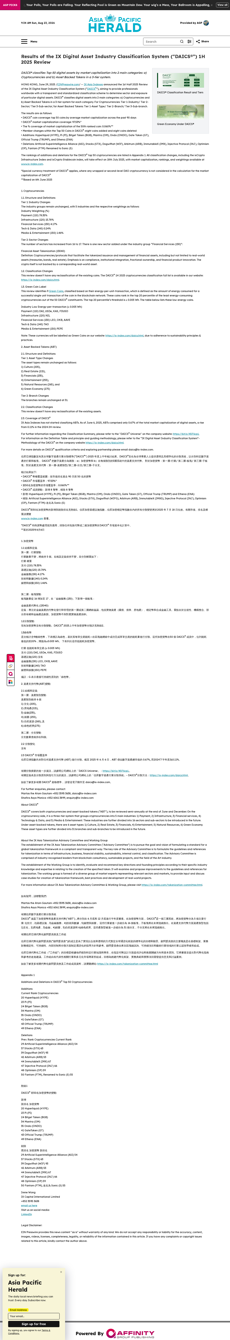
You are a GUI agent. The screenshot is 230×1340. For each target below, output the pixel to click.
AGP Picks (10, 5)
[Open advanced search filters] (189, 41)
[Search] (182, 41)
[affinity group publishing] (10, 674)
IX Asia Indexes (93, 84)
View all (222, 4)
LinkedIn (26, 1214)
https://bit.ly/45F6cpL (186, 433)
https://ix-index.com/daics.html (40, 279)
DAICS (91, 88)
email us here (29, 1205)
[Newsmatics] (10, 682)
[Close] (61, 1271)
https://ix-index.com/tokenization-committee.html (172, 884)
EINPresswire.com (68, 84)
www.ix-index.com (32, 164)
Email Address (18, 1310)
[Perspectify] (10, 666)
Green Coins (56, 291)
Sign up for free (34, 1324)
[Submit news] (10, 658)
